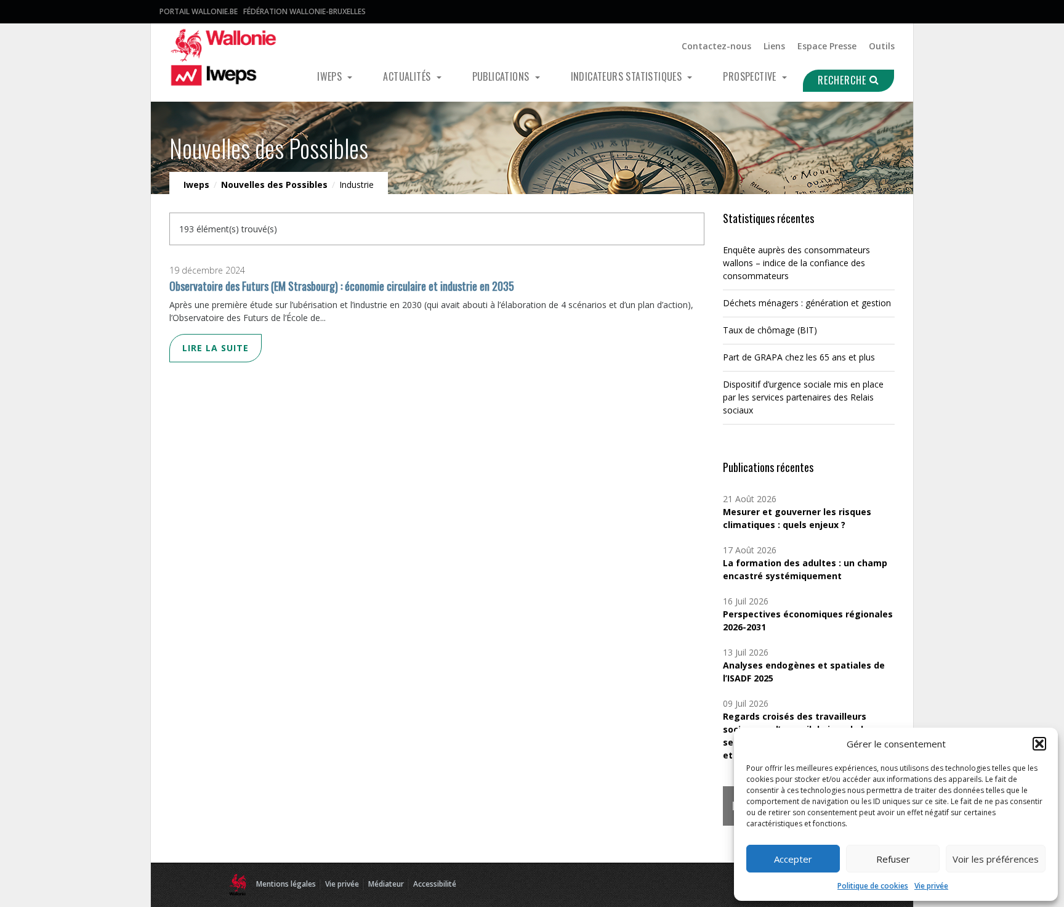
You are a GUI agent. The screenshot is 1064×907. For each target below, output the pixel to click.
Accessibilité (434, 884)
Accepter (793, 859)
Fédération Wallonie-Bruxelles (304, 11)
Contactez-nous (716, 46)
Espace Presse (826, 46)
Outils (882, 46)
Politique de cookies (872, 886)
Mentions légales (286, 884)
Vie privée (931, 886)
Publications (502, 76)
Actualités (408, 76)
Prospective (751, 76)
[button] (1039, 744)
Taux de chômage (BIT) (770, 330)
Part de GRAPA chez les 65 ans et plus (799, 357)
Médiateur (386, 884)
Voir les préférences (996, 859)
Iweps (330, 76)
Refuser (893, 859)
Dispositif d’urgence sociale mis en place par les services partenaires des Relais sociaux (803, 397)
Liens (774, 46)
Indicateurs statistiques (628, 76)
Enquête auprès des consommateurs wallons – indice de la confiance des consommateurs (796, 263)
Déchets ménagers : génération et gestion (807, 303)
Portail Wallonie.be (198, 11)
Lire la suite (215, 348)
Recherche (843, 80)
